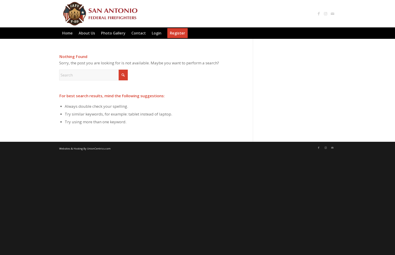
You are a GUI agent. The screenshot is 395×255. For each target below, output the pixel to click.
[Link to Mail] (332, 13)
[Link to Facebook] (318, 13)
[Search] (333, 33)
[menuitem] (67, 33)
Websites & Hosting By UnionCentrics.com (85, 148)
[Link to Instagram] (325, 13)
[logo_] (99, 13)
